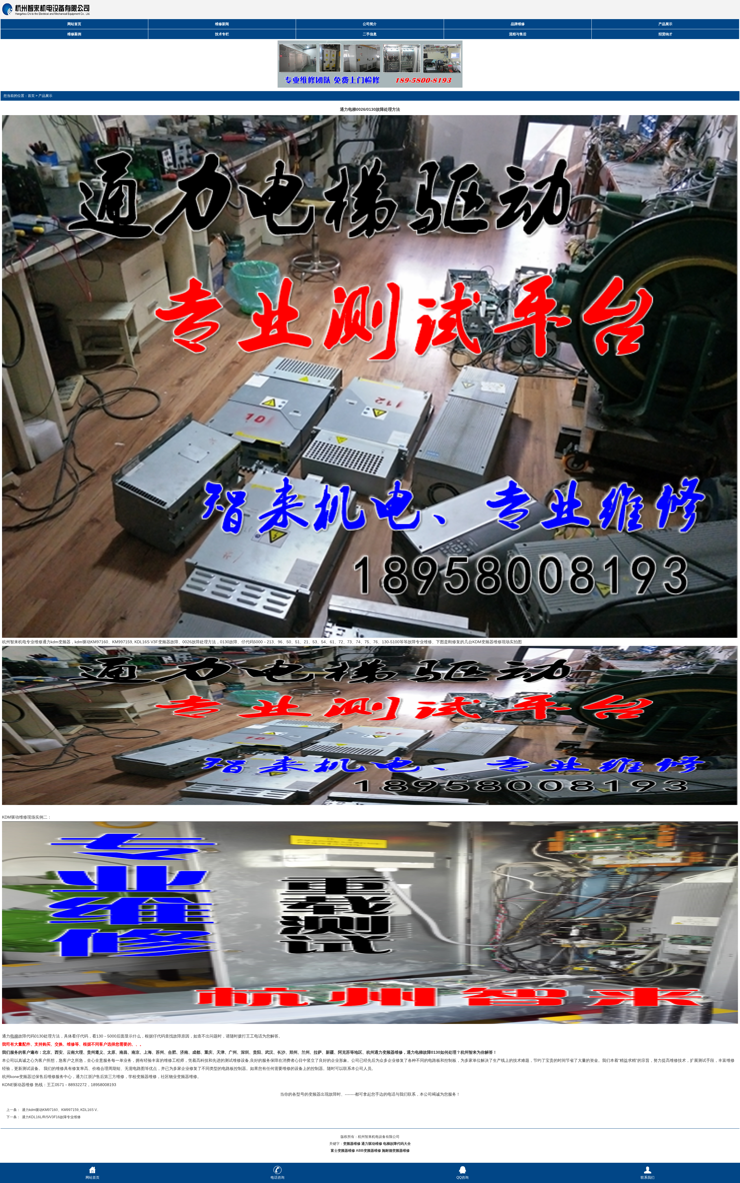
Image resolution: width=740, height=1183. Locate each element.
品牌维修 (518, 24)
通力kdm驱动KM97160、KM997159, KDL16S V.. (60, 1110)
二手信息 (370, 34)
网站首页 (74, 24)
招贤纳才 (665, 34)
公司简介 (370, 24)
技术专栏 (222, 34)
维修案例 (74, 34)
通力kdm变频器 (56, 642)
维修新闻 (222, 24)
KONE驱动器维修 (18, 1084)
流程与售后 (517, 34)
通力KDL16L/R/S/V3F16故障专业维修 (51, 1117)
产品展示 (665, 24)
